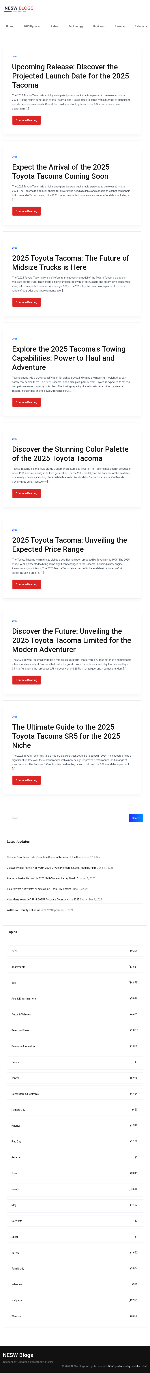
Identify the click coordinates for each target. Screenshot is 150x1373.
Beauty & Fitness (75, 1030)
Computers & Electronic (75, 1093)
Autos (54, 26)
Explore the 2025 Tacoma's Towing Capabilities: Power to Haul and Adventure (68, 358)
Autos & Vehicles (75, 1014)
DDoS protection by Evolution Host (127, 1366)
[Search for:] (61, 818)
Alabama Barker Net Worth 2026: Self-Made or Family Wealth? (42, 878)
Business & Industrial (75, 1046)
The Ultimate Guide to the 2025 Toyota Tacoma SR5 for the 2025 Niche (66, 736)
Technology (75, 26)
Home (10, 26)
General (75, 1157)
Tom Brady (75, 1268)
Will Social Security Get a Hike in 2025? (29, 910)
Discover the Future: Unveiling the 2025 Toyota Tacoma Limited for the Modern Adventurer (71, 640)
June (75, 1173)
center (75, 1077)
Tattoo (75, 1252)
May (75, 1205)
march (75, 1189)
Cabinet (75, 1062)
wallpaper (75, 1300)
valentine (75, 1284)
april (75, 982)
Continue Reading (26, 120)
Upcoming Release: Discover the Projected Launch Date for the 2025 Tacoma (70, 76)
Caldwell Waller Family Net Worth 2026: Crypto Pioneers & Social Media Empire (52, 867)
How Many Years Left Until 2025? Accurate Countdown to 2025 (43, 899)
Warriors (75, 1316)
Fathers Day (75, 1109)
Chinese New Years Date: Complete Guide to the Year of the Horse (45, 857)
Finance (120, 26)
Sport (75, 1236)
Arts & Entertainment (75, 998)
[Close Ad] (76, 1370)
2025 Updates (32, 26)
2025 (75, 950)
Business (99, 26)
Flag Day (75, 1141)
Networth (75, 1220)
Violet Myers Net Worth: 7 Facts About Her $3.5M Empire (39, 888)
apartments (75, 966)
